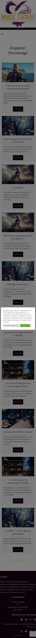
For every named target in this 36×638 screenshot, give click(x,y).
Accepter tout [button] (25, 325)
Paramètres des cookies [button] (11, 325)
